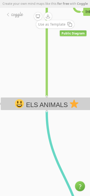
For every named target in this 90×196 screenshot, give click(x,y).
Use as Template (52, 24)
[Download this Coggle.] (48, 16)
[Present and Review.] (38, 17)
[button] (80, 186)
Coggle (82, 4)
